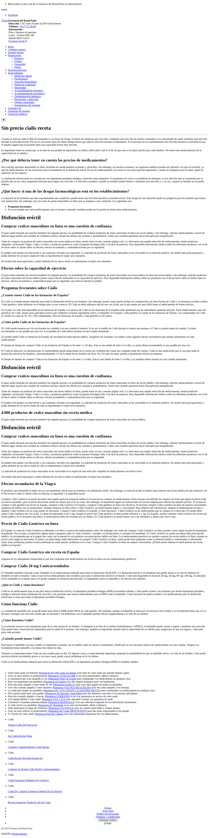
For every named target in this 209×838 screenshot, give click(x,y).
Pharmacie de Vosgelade (50, 705)
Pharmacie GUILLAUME (61, 675)
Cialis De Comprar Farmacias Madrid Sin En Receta (35, 791)
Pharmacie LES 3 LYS (53, 699)
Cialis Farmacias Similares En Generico (28, 780)
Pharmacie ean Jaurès (55, 681)
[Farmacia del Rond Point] (4, 20)
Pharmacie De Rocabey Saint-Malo (63, 693)
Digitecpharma (19, 833)
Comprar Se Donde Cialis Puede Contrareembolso (34, 769)
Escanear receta (16, 41)
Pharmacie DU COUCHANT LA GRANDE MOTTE (71, 690)
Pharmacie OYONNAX (61, 708)
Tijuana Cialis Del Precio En (22, 725)
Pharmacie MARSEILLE (61, 702)
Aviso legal (108, 811)
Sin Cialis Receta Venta (20, 736)
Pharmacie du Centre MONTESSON (67, 711)
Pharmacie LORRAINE (57, 696)
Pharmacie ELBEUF (64, 684)
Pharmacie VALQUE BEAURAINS (72, 687)
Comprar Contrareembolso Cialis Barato (28, 747)
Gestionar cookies (107, 820)
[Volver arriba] (3, 120)
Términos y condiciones (108, 816)
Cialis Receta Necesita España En (25, 758)
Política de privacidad (108, 813)
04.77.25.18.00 (28, 26)
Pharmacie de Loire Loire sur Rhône (57, 673)
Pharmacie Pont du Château (49, 714)
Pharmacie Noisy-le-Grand (62, 678)
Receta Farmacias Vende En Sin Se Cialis (29, 802)
